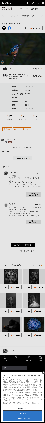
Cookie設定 (22, 408)
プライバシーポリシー (26, 403)
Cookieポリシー (21, 402)
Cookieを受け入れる (22, 418)
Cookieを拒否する (22, 413)
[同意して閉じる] (43, 372)
